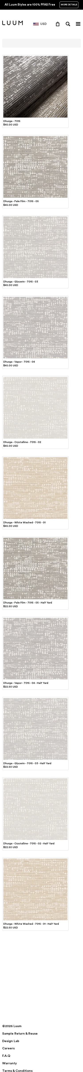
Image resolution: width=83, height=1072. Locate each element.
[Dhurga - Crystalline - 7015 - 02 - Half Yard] (35, 779)
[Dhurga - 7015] (35, 56)
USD (43, 24)
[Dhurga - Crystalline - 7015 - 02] (35, 377)
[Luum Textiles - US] (12, 24)
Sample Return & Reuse (20, 1033)
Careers (8, 1048)
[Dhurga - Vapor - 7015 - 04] (35, 297)
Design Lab (10, 1041)
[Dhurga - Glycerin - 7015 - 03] (35, 217)
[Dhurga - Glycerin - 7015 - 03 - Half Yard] (35, 698)
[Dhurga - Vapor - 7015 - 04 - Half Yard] (35, 618)
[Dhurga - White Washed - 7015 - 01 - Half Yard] (35, 859)
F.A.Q (6, 1055)
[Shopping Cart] (58, 23)
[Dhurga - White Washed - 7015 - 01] (35, 458)
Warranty (9, 1063)
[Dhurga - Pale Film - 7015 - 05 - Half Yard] (35, 538)
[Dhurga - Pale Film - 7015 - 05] (35, 136)
